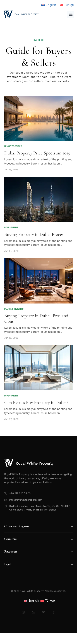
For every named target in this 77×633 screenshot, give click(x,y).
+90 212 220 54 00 (19, 493)
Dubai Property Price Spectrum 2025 (37, 153)
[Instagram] (23, 612)
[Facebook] (53, 612)
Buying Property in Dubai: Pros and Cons (36, 318)
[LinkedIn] (33, 612)
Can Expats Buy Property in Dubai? (36, 402)
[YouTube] (43, 612)
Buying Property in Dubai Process (34, 234)
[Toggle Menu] (70, 14)
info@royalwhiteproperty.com (25, 499)
